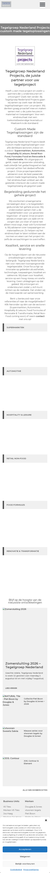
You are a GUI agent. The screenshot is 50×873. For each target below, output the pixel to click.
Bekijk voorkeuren (25, 863)
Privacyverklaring (31, 870)
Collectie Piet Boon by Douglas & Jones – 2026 (34, 701)
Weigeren (25, 856)
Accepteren (25, 849)
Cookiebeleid (16, 870)
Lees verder (11, 688)
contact (40, 316)
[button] (46, 820)
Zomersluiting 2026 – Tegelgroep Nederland (24, 665)
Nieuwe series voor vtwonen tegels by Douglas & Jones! (33, 733)
